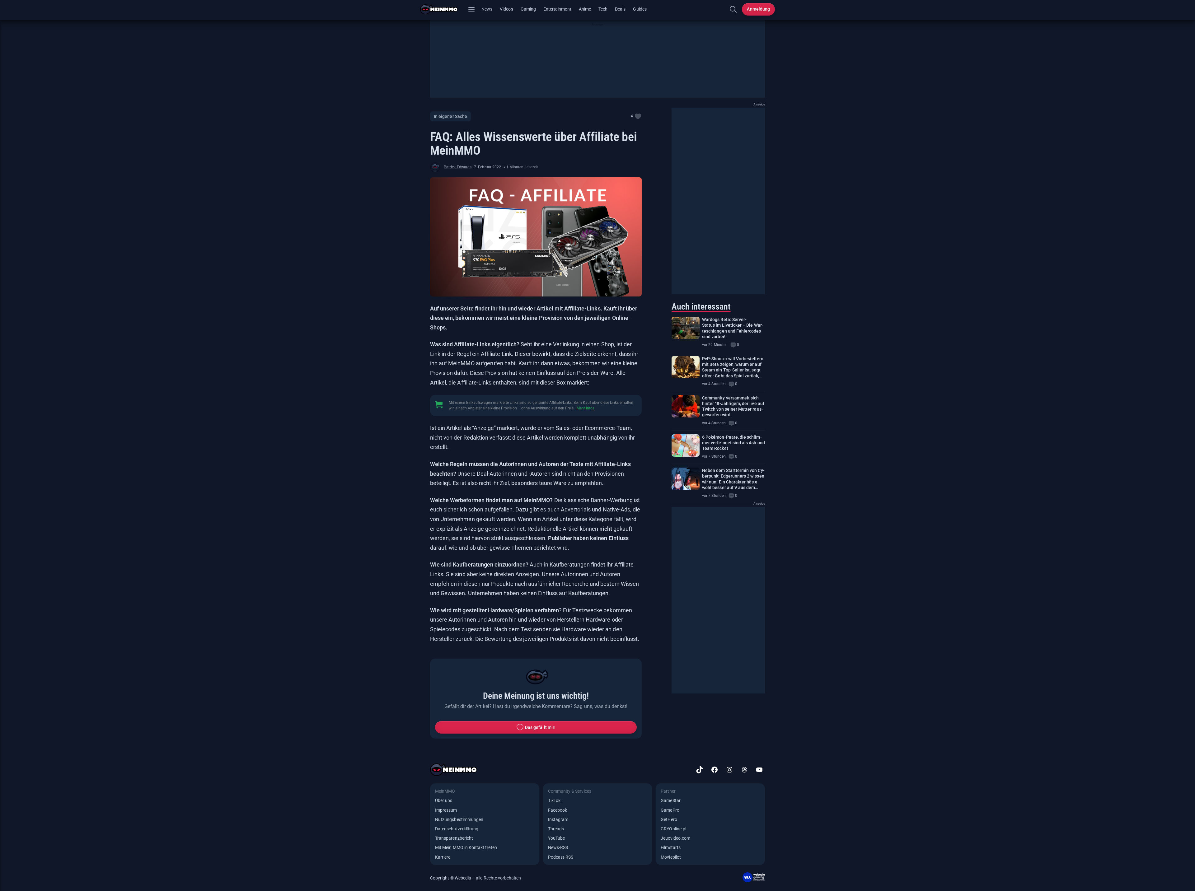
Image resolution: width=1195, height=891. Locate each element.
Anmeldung (758, 9)
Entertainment (557, 9)
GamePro (670, 810)
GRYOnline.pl (673, 828)
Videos (506, 9)
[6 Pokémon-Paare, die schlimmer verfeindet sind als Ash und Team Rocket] (686, 445)
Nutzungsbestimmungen (459, 819)
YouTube (556, 838)
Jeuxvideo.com (675, 838)
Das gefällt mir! (540, 727)
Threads (556, 828)
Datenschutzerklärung (456, 828)
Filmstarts (671, 847)
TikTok (554, 800)
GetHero (669, 819)
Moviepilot (671, 857)
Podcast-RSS (561, 857)
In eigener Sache (450, 116)
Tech (602, 9)
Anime (585, 9)
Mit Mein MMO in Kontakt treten (466, 847)
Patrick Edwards (457, 167)
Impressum (446, 810)
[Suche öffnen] (733, 9)
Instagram (558, 819)
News (486, 9)
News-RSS (558, 847)
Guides (639, 9)
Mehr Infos (585, 408)
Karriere (442, 857)
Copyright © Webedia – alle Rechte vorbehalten (475, 877)
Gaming (528, 9)
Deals (620, 9)
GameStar (670, 800)
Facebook (557, 810)
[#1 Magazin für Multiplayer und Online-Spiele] (442, 9)
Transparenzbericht (454, 838)
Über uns (443, 800)
